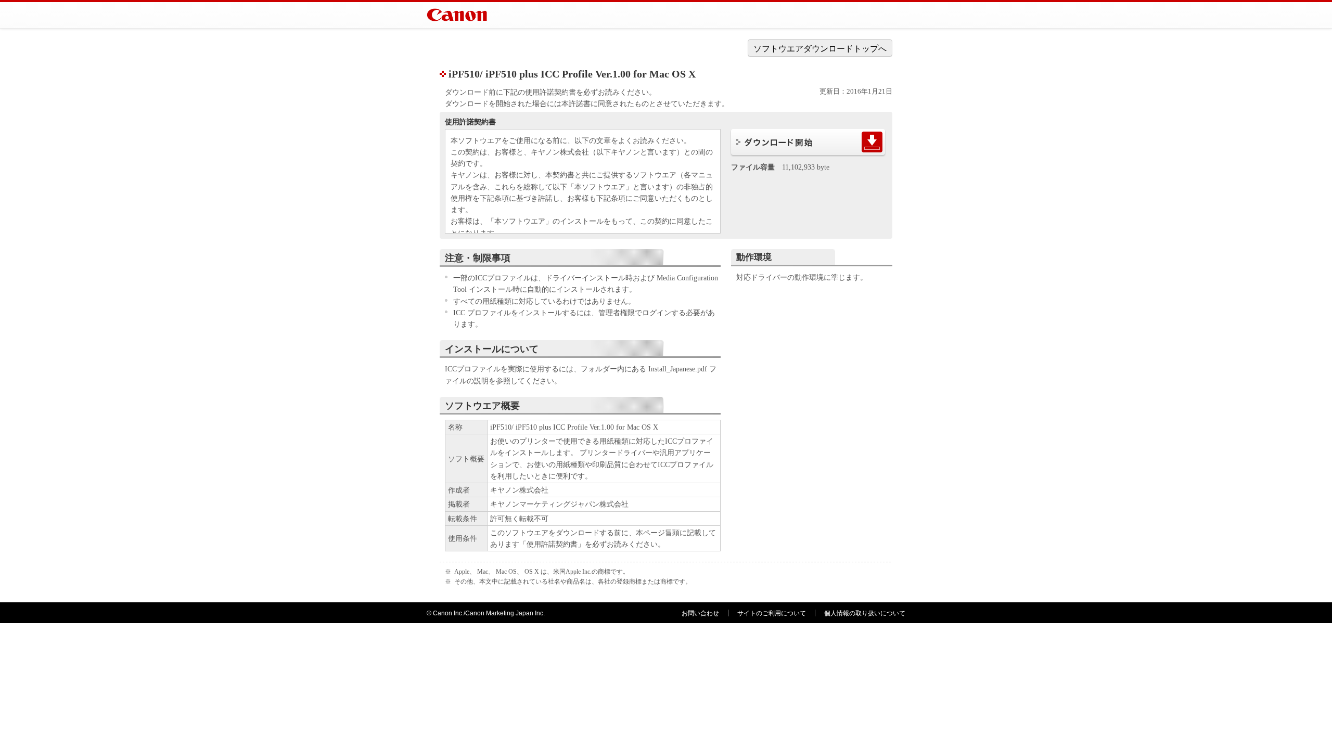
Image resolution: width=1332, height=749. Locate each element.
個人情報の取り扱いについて (864, 613)
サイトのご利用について (771, 613)
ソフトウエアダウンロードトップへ (820, 48)
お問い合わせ (700, 613)
